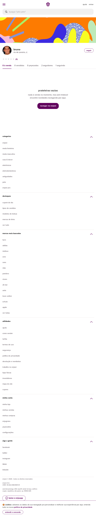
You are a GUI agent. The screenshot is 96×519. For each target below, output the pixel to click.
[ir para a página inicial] (48, 5)
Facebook (6, 447)
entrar (91, 4)
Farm (4, 240)
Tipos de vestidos (9, 208)
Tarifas (4, 339)
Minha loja (6, 404)
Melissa (5, 251)
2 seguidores (47, 65)
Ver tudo (5, 225)
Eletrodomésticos (9, 171)
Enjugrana (6, 421)
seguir (88, 50)
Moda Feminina (8, 148)
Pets (4, 182)
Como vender (7, 333)
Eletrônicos (6, 165)
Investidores (7, 378)
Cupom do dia (7, 202)
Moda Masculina (8, 154)
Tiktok (4, 464)
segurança (6, 350)
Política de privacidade (11, 356)
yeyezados (6, 427)
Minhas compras (8, 415)
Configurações (8, 432)
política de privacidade (23, 507)
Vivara (4, 279)
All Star (5, 285)
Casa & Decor (7, 159)
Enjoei (4, 143)
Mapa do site (7, 384)
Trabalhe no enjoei (9, 367)
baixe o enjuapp (15, 498)
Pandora (5, 273)
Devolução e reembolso (11, 361)
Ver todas (6, 313)
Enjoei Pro (6, 187)
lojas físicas (6, 372)
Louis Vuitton (7, 296)
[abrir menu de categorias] (4, 4)
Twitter (4, 453)
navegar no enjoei (48, 105)
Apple (4, 307)
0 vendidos (19, 65)
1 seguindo (60, 65)
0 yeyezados (32, 65)
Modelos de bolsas (9, 214)
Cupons (5, 389)
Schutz (5, 301)
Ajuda (4, 327)
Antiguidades (7, 176)
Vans (4, 262)
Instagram (6, 458)
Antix (4, 290)
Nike (4, 268)
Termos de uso (8, 344)
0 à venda (6, 65)
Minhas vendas (8, 410)
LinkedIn (5, 469)
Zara (4, 256)
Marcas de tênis (8, 219)
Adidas (5, 245)
